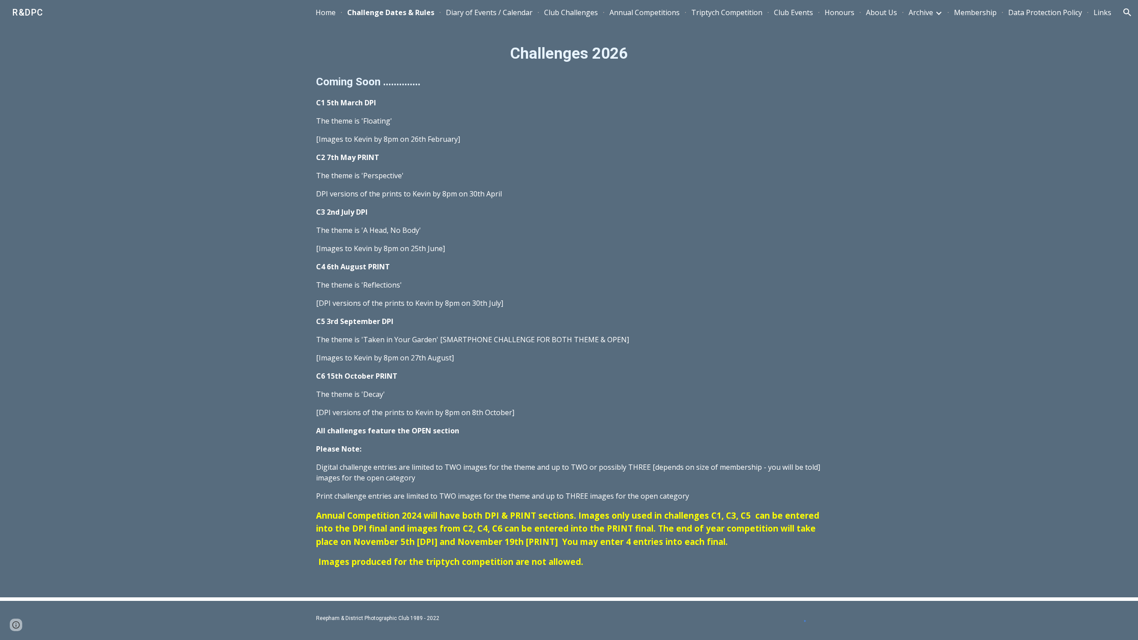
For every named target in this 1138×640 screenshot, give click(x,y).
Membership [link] (975, 12)
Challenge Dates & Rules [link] (390, 12)
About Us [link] (881, 12)
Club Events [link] (793, 12)
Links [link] (1102, 12)
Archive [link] (921, 12)
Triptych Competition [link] (726, 12)
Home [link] (326, 12)
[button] (1127, 12)
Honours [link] (839, 12)
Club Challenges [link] (571, 12)
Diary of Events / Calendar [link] (489, 12)
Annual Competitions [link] (644, 12)
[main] (569, 305)
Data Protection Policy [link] (1045, 12)
